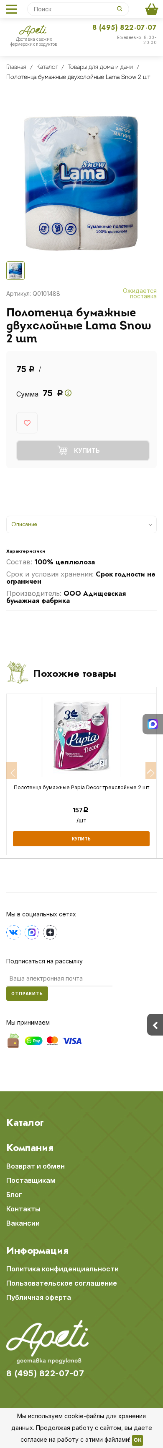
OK (137, 1440)
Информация (37, 1250)
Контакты (23, 1209)
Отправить (27, 993)
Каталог (25, 1122)
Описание (24, 524)
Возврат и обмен (35, 1166)
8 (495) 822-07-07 (124, 27)
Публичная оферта (38, 1297)
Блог (14, 1194)
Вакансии (23, 1223)
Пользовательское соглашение (61, 1283)
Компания (29, 1147)
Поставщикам (31, 1180)
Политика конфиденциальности (62, 1269)
